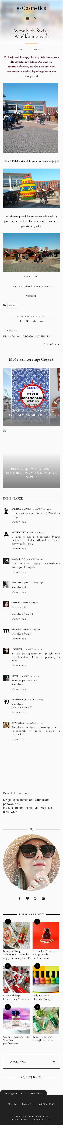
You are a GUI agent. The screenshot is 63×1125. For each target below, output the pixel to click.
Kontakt (27, 1104)
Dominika (17, 582)
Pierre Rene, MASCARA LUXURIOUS (27, 336)
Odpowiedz (19, 521)
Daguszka (17, 699)
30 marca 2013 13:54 (36, 532)
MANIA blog (18, 559)
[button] (15, 16)
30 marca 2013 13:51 (41, 509)
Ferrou (16, 602)
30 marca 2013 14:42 (33, 582)
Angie (15, 676)
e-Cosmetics (31, 8)
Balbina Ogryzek (21, 509)
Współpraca (47, 1104)
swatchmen (18, 723)
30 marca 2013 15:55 (30, 602)
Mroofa (16, 629)
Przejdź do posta (31, 421)
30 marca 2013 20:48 (29, 676)
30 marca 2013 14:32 (35, 559)
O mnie (12, 1104)
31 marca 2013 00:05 (33, 699)
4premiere (17, 649)
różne (12, 306)
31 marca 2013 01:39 (35, 723)
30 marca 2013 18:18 (31, 629)
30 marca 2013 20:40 (33, 649)
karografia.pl (41, 1120)
